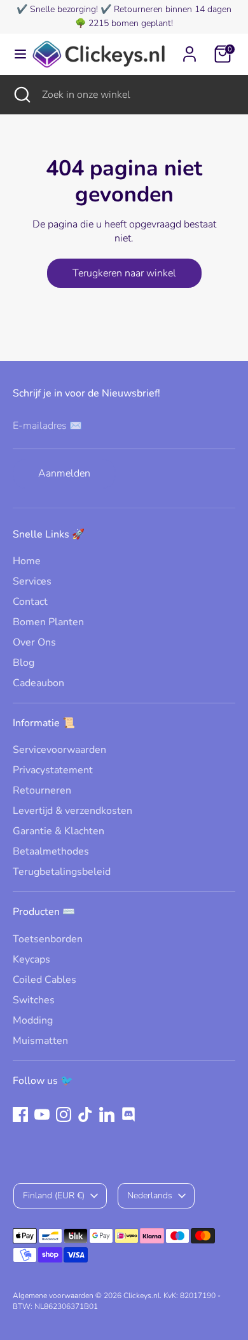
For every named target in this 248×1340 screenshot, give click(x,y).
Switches (34, 1000)
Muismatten (40, 1041)
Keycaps (31, 959)
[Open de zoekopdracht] (21, 94)
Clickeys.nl (141, 1295)
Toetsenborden (48, 939)
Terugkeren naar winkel (124, 273)
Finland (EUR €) (54, 1195)
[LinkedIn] (106, 1114)
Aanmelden (64, 473)
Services (32, 581)
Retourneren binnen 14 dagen (172, 9)
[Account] (189, 48)
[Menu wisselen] (16, 54)
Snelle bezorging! (64, 9)
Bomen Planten (48, 622)
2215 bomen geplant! (130, 23)
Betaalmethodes (51, 851)
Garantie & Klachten (58, 831)
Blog (23, 663)
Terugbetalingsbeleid (62, 872)
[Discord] (128, 1114)
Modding (33, 1020)
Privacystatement (53, 770)
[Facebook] (20, 1114)
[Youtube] (42, 1114)
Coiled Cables (44, 980)
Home (27, 561)
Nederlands (149, 1195)
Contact (30, 602)
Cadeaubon (38, 683)
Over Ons (34, 642)
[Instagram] (63, 1114)
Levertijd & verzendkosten (72, 811)
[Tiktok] (85, 1114)
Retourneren (42, 790)
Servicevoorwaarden (59, 750)
